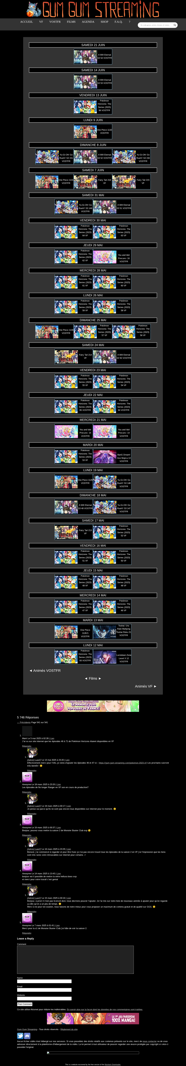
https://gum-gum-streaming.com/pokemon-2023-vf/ (123, 763)
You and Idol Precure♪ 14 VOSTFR (124, 432)
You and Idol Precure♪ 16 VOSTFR (124, 258)
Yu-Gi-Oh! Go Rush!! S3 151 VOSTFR (66, 158)
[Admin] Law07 (34, 760)
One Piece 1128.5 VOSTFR (85, 633)
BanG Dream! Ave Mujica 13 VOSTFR (124, 458)
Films (71, 21)
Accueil (26, 21)
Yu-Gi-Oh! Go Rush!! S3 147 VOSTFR (124, 508)
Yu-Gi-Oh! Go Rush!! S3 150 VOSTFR (143, 158)
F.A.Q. (119, 21)
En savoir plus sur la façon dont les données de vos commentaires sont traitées (104, 1009)
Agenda (88, 21)
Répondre (26, 746)
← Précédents (24, 722)
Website (21, 995)
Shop (104, 21)
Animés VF (143, 686)
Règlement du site (69, 1029)
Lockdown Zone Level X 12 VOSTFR (123, 658)
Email (19, 986)
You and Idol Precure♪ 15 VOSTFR (85, 432)
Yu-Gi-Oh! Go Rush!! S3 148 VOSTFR (124, 483)
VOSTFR (55, 21)
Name (20, 978)
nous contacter (150, 1041)
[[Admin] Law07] (32, 757)
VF (41, 21)
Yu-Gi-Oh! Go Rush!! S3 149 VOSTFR (85, 208)
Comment (21, 944)
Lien (52, 738)
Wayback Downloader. (113, 1064)
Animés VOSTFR (47, 671)
